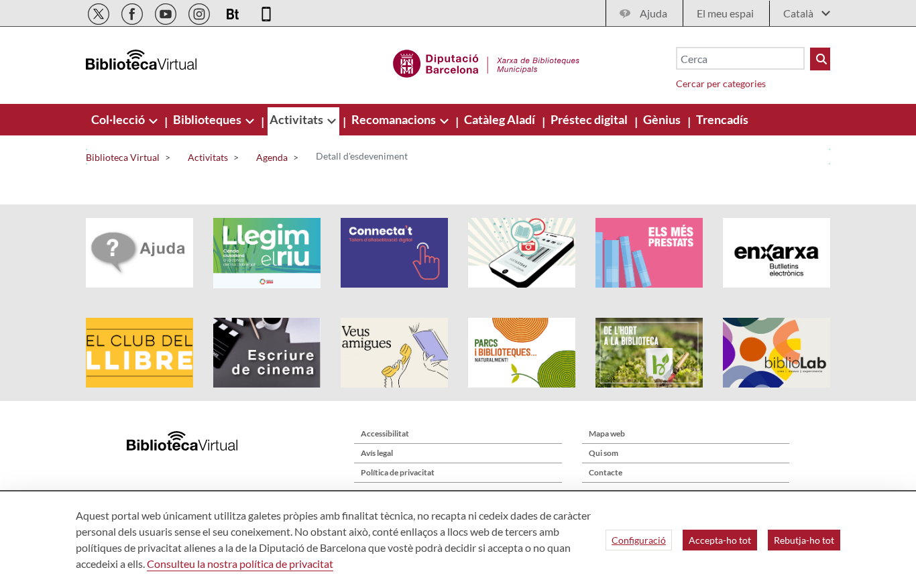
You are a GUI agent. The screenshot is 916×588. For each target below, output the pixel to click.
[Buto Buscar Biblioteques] (820, 59)
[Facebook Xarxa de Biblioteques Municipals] (133, 12)
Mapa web (607, 433)
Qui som (603, 453)
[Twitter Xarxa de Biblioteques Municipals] (99, 12)
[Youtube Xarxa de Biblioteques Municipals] (166, 12)
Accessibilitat (385, 433)
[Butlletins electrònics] (233, 12)
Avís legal (377, 453)
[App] (266, 12)
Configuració (639, 540)
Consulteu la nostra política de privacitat (240, 563)
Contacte (605, 472)
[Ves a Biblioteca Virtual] (486, 61)
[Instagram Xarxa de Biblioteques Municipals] (200, 12)
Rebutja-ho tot (804, 540)
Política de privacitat (398, 472)
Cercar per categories (721, 83)
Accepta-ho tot (720, 540)
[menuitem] (119, 119)
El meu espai (725, 13)
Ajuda (653, 13)
